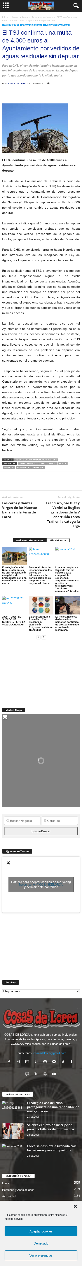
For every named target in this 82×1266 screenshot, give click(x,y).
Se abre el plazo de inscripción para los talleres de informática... (52, 1127)
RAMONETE (23, 468)
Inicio (5, 17)
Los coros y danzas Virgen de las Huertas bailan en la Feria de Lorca (19, 510)
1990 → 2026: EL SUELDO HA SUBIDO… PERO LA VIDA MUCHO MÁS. (13, 620)
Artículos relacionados (29, 540)
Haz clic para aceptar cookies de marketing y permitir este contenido (41, 884)
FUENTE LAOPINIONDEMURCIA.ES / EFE (36, 460)
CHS (42, 464)
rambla (9, 468)
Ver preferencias (41, 1255)
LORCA (51, 464)
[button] (75, 1206)
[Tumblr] (72, 1062)
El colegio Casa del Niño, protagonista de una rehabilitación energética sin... (53, 1107)
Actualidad (11, 25)
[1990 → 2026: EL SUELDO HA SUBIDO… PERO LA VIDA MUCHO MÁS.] (14, 605)
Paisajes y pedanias (42, 17)
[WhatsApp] (36, 94)
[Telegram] (46, 94)
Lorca (5, 1183)
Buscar (41, 831)
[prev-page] (38, 637)
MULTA (62, 464)
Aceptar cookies (41, 1231)
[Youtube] (55, 1074)
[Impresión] (56, 94)
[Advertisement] (35, 671)
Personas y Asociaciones (18, 1189)
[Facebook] (6, 94)
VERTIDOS (38, 468)
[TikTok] (63, 1062)
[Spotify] (46, 1062)
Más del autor (58, 540)
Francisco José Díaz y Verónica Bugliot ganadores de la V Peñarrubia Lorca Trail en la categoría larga (63, 514)
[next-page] (44, 637)
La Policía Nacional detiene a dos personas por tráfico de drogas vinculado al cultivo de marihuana (67, 623)
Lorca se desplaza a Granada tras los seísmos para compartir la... (52, 1148)
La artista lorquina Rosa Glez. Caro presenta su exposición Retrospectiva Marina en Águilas (41, 623)
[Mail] (28, 1062)
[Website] (46, 1074)
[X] (16, 94)
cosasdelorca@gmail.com (49, 1053)
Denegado (41, 1243)
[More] (67, 94)
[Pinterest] (26, 94)
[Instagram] (19, 1062)
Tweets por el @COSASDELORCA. (41, 884)
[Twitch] (28, 1074)
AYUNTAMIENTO (28, 464)
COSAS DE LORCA (17, 83)
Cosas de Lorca (20, 17)
